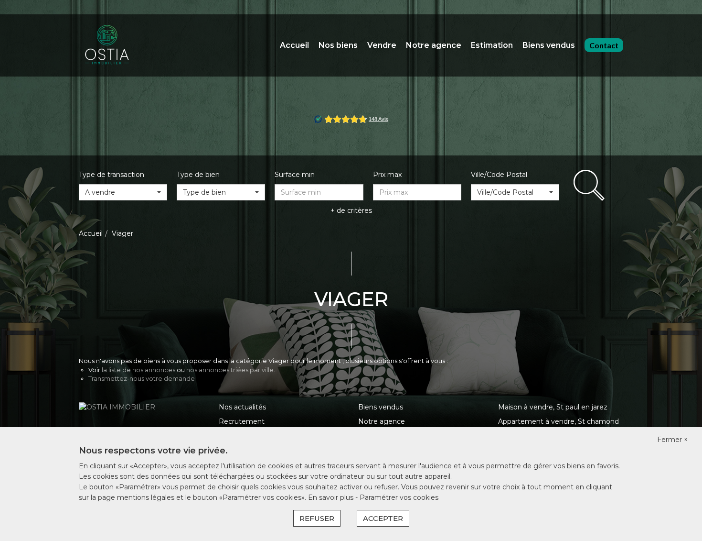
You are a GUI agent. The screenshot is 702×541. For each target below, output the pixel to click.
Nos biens (338, 45)
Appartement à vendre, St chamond (558, 421)
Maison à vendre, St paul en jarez (552, 407)
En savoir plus (331, 497)
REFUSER (316, 518)
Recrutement (242, 421)
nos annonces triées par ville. (230, 370)
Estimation (492, 45)
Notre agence (433, 45)
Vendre (381, 45)
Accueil (294, 45)
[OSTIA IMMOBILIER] (107, 45)
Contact (603, 45)
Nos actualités (242, 407)
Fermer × (672, 439)
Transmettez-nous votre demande (141, 378)
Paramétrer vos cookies (399, 497)
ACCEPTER (383, 518)
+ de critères (351, 210)
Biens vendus (548, 45)
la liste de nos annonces (138, 370)
